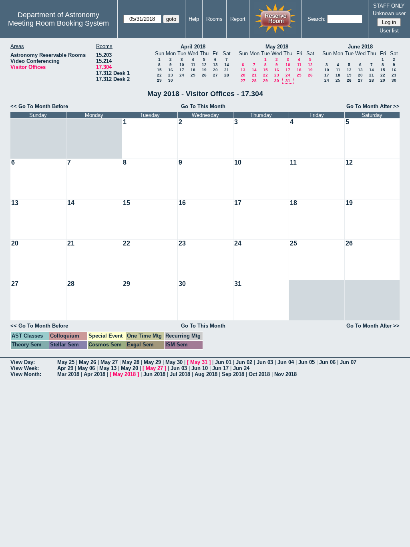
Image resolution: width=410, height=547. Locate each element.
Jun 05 (306, 362)
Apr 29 (65, 368)
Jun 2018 (154, 374)
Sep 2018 (233, 374)
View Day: (22, 362)
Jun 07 (348, 362)
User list (389, 31)
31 (287, 80)
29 (159, 80)
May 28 (130, 362)
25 (193, 75)
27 (215, 75)
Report (237, 19)
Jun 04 (285, 362)
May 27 (109, 362)
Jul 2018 (180, 374)
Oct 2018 (259, 374)
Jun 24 (241, 368)
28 (226, 75)
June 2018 (360, 47)
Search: (317, 19)
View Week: (24, 368)
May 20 (129, 368)
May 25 (65, 362)
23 (170, 75)
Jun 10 (199, 368)
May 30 (174, 362)
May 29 (152, 362)
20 (215, 70)
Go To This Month (203, 106)
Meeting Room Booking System (58, 23)
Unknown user (389, 13)
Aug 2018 (206, 374)
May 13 (108, 368)
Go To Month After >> (373, 106)
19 (204, 70)
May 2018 (276, 47)
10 (181, 64)
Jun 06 (327, 362)
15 (159, 70)
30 (170, 80)
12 (204, 64)
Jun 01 (223, 362)
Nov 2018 (285, 374)
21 (226, 70)
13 (215, 64)
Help (194, 19)
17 (181, 70)
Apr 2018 (94, 374)
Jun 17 (220, 368)
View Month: (25, 374)
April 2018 (193, 47)
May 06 (86, 368)
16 (170, 70)
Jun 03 (265, 362)
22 (159, 75)
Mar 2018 (68, 374)
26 (204, 75)
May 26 (87, 362)
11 (193, 64)
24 (181, 75)
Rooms (214, 19)
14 (226, 64)
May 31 (198, 362)
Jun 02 (244, 362)
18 (193, 70)
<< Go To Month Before (39, 106)
